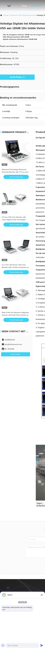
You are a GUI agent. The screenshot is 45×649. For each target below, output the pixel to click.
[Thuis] (9, 6)
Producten (36, 6)
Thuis (24, 6)
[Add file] (3, 645)
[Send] (42, 645)
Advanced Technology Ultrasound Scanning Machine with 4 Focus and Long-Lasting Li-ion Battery (15, 171)
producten (12, 15)
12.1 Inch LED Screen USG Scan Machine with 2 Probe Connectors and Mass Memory (16, 267)
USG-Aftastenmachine (26, 15)
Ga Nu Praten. (16, 77)
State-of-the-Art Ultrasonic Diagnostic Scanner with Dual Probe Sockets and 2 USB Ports (15, 315)
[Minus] (41, 595)
